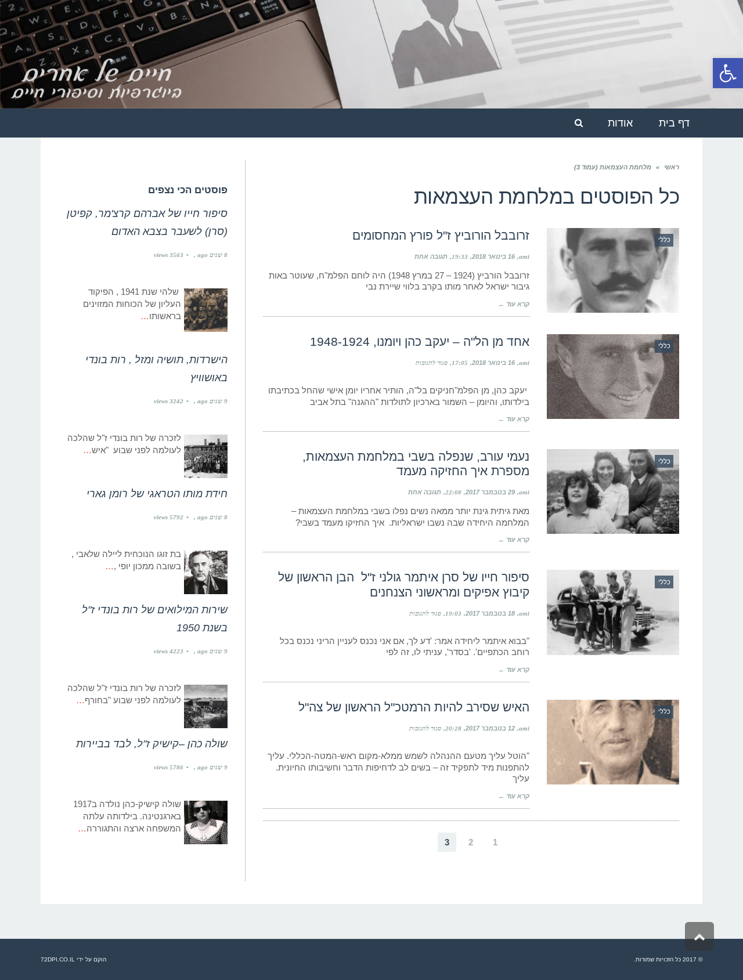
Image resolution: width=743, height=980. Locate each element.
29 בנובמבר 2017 (490, 492)
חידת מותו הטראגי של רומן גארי (157, 494)
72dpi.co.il (58, 959)
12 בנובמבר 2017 (490, 728)
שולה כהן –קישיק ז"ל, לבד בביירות (152, 744)
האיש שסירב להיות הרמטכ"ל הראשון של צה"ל (413, 707)
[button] (728, 73)
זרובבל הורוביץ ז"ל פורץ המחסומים (440, 235)
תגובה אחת (431, 256)
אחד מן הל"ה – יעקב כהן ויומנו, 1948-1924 (419, 341)
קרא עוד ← (513, 304)
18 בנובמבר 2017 (490, 613)
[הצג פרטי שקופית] (371, 54)
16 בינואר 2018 (493, 256)
